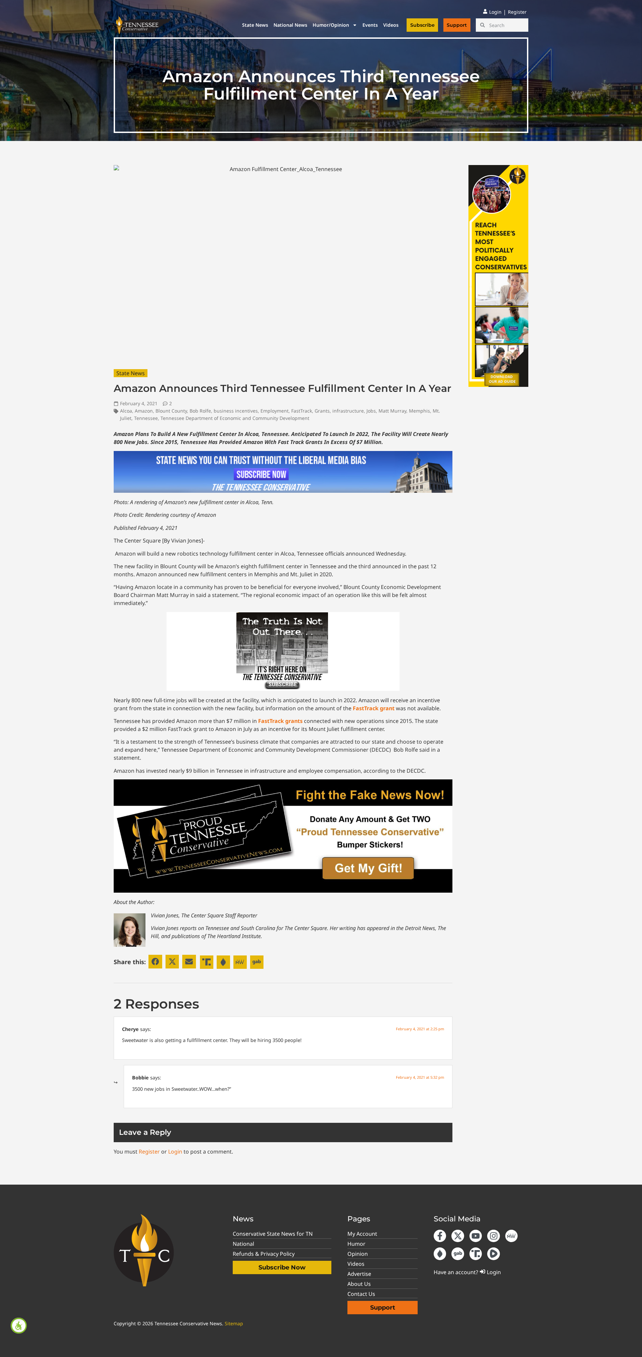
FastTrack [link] (301, 411)
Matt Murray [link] (392, 411)
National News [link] (290, 25)
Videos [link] (391, 25)
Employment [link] (274, 411)
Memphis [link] (419, 411)
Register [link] (149, 1151)
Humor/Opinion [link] (331, 25)
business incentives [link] (236, 411)
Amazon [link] (144, 411)
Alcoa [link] (126, 411)
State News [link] (255, 25)
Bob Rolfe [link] (200, 411)
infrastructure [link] (348, 411)
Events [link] (370, 25)
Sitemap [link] (234, 1323)
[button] (155, 961)
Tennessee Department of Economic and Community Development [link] (234, 418)
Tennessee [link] (146, 418)
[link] (19, 1326)
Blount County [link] (171, 411)
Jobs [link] (371, 411)
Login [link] (175, 1151)
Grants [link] (322, 411)
